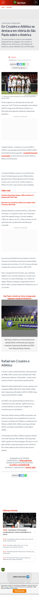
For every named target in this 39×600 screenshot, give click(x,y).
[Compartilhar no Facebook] (18, 65)
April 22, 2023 (30, 467)
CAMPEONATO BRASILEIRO (10, 23)
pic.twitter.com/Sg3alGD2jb (19, 465)
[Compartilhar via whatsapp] (23, 64)
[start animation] (6, 303)
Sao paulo (9, 7)
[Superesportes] (15, 3)
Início (2, 7)
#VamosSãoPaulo (26, 460)
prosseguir (19, 591)
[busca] (36, 2)
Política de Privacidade (11, 588)
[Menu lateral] (3, 2)
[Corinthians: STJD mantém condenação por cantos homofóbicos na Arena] (19, 520)
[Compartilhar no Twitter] (21, 65)
